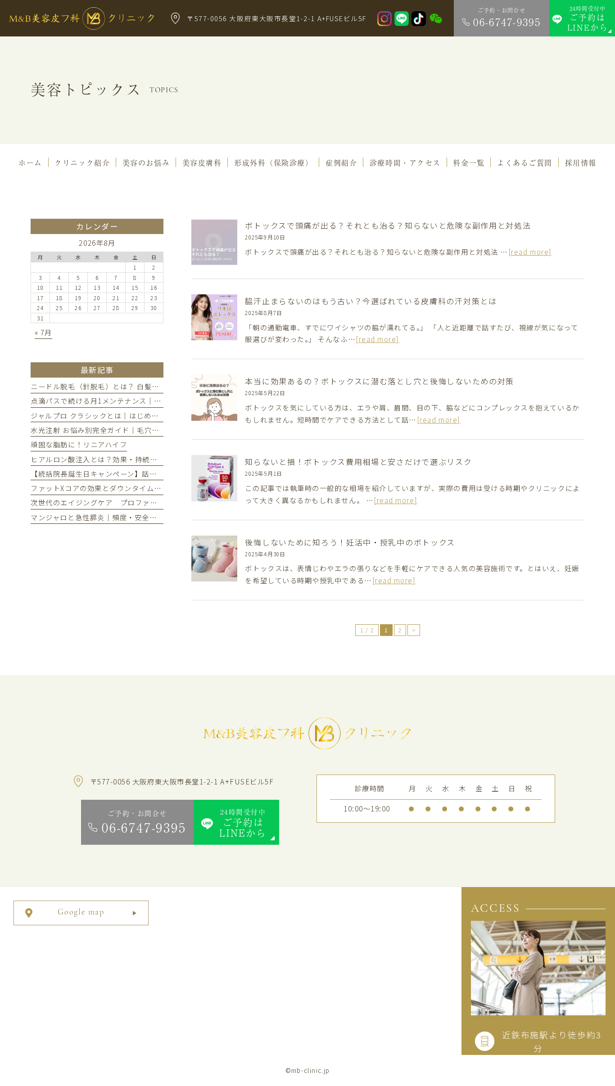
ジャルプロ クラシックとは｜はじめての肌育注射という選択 (132, 415)
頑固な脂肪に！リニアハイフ (79, 444)
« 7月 (43, 332)
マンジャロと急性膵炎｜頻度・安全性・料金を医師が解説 (127, 517)
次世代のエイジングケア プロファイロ (98, 502)
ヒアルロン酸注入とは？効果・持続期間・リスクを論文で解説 (135, 459)
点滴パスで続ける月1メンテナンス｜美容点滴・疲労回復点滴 (133, 401)
